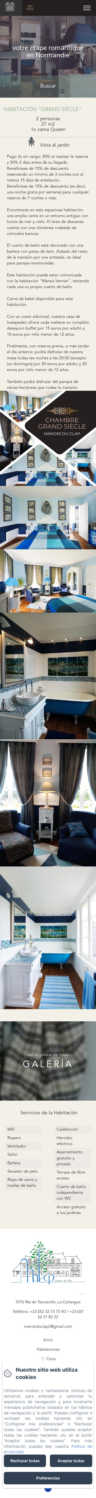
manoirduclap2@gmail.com (48, 1327)
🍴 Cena (48, 1359)
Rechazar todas (25, 1460)
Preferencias (48, 1478)
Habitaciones (48, 1350)
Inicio (48, 1340)
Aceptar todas (71, 1460)
